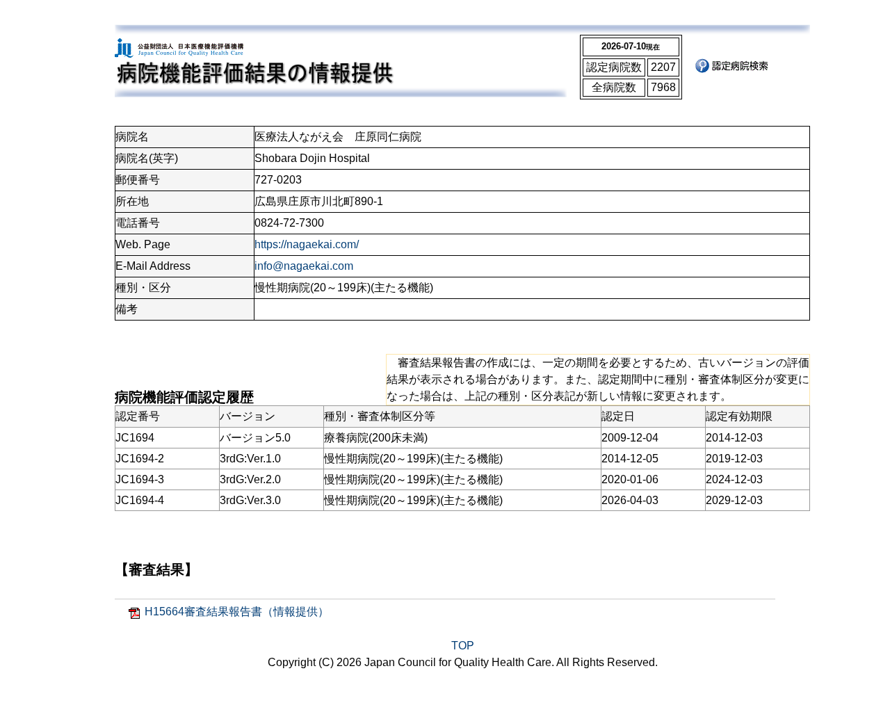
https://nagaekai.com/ (306, 244)
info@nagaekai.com (303, 266)
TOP (462, 646)
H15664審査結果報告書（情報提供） (237, 611)
